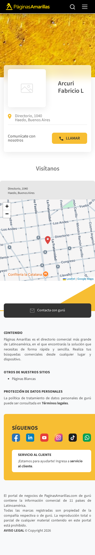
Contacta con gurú (51, 310)
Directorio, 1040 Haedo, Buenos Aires (32, 118)
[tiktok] (73, 438)
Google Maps (85, 278)
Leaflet (70, 278)
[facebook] (16, 438)
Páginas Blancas (24, 378)
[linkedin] (30, 438)
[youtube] (44, 438)
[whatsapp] (87, 438)
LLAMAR (73, 138)
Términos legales (55, 403)
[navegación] (84, 6)
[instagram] (58, 438)
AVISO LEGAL (14, 530)
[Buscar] (72, 6)
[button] (48, 240)
